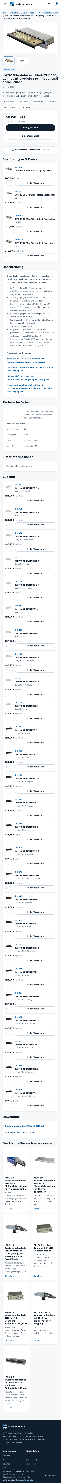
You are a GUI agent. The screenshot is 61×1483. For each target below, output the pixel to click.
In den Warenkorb (30, 136)
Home (5, 13)
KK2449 (18, 1041)
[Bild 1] (8, 60)
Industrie (14, 13)
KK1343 (18, 799)
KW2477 (18, 191)
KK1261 (18, 969)
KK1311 (18, 509)
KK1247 (18, 485)
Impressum (31, 1463)
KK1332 (18, 1017)
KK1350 (18, 944)
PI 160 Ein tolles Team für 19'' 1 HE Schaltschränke (43, 1248)
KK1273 (18, 557)
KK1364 (18, 678)
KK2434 (18, 993)
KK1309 (18, 703)
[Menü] (5, 4)
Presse (6, 1459)
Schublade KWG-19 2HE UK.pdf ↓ (21, 1132)
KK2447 (18, 920)
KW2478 (18, 240)
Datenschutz (31, 1459)
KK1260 (18, 727)
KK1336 (18, 751)
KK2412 (18, 630)
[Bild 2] (22, 60)
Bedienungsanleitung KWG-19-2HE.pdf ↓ (25, 1126)
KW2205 (18, 215)
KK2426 (18, 1065)
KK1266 (18, 824)
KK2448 (18, 1090)
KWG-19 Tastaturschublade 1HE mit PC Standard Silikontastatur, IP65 (16, 1318)
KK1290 (18, 775)
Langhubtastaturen (28, 13)
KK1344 (18, 896)
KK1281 (18, 654)
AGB (28, 1455)
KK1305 (18, 581)
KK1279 (18, 872)
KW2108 (18, 167)
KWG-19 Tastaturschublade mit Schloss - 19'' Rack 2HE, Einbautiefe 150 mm (16, 1382)
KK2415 (18, 606)
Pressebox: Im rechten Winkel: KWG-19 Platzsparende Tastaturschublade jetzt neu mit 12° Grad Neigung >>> (30, 388)
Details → (9, 1209)
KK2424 (18, 848)
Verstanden (50, 1476)
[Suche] (49, 4)
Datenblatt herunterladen (32, 149)
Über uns (6, 1455)
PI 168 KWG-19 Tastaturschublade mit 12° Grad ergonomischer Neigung (44, 1318)
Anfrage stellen (30, 128)
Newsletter (7, 1463)
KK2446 (18, 533)
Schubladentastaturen (48, 13)
